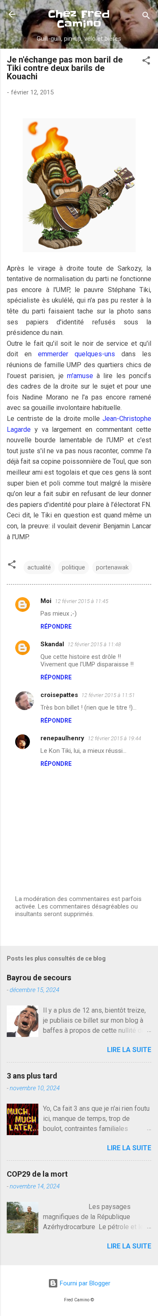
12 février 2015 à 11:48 (94, 644)
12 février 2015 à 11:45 (81, 601)
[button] (146, 61)
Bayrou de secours (39, 977)
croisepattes (59, 695)
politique (73, 567)
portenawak (112, 567)
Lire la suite (129, 1050)
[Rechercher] (146, 17)
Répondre (56, 626)
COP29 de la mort (37, 1174)
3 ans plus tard (32, 1075)
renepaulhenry (62, 738)
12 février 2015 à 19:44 (114, 738)
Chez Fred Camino (79, 19)
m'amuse (80, 376)
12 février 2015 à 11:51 (108, 695)
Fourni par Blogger (84, 1283)
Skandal (52, 644)
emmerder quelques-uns (76, 354)
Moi (45, 601)
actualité (39, 567)
